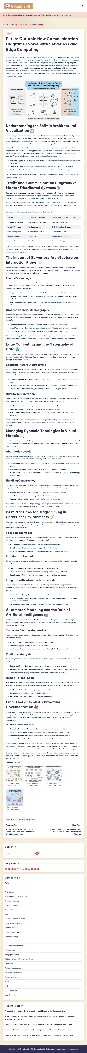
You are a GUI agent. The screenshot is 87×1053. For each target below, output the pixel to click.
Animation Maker (11, 905)
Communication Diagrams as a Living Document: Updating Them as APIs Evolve (38, 1024)
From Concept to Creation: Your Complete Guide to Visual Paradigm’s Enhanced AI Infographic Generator (40, 1017)
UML (9, 33)
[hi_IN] (23, 24)
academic (10, 819)
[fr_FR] (21, 24)
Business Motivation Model (15, 919)
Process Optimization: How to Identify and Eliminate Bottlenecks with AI (35, 1011)
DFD (6, 941)
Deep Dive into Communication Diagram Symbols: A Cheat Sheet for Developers (39, 1035)
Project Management (13, 968)
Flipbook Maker (11, 950)
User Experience (11, 995)
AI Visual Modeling (12, 901)
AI (5, 887)
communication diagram (26, 819)
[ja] (28, 24)
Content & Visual (11, 928)
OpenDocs (9, 964)
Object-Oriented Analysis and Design (19, 959)
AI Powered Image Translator (16, 896)
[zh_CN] (40, 24)
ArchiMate (9, 910)
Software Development (14, 973)
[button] (37, 853)
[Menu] (83, 6)
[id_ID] (26, 24)
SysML (7, 982)
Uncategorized (11, 991)
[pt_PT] (33, 24)
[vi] (38, 24)
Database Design (11, 937)
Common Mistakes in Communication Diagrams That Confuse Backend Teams (38, 1030)
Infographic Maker (12, 955)
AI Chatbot (9, 892)
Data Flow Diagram (12, 932)
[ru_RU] (35, 24)
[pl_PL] (30, 24)
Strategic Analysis (12, 977)
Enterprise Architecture (14, 946)
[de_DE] (16, 24)
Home (5, 15)
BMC (6, 914)
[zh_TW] (42, 24)
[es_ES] (18, 24)
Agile (7, 883)
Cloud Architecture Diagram (16, 923)
